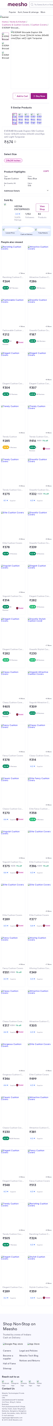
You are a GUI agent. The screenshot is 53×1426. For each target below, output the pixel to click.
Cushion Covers (39, 24)
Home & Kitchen (18, 22)
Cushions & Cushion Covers (15, 24)
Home (5, 22)
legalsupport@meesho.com (12, 1418)
